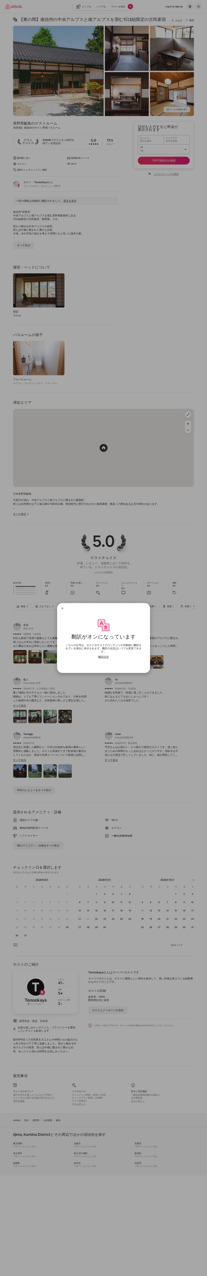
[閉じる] (62, 608)
